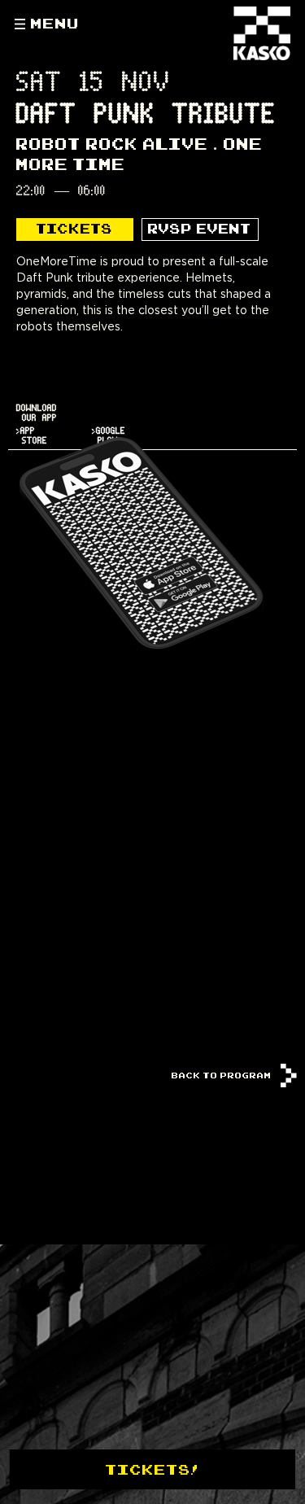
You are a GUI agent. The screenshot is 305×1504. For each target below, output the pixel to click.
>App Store (31, 435)
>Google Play (108, 435)
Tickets (75, 228)
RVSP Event (199, 228)
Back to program (223, 1076)
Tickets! (152, 1469)
